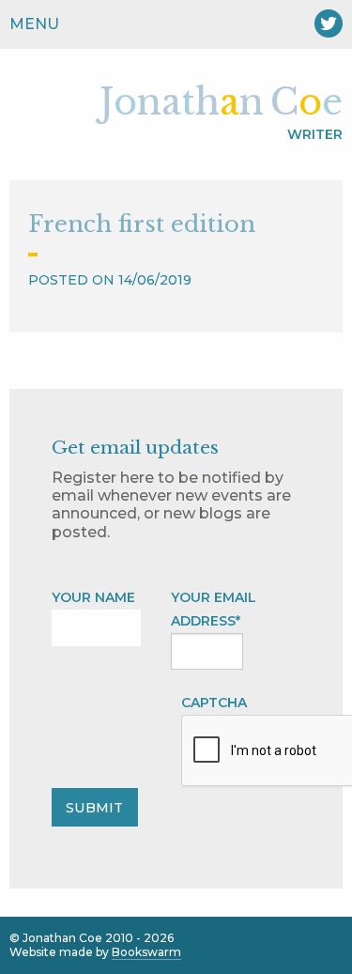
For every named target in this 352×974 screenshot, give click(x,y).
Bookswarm (146, 952)
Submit (94, 807)
